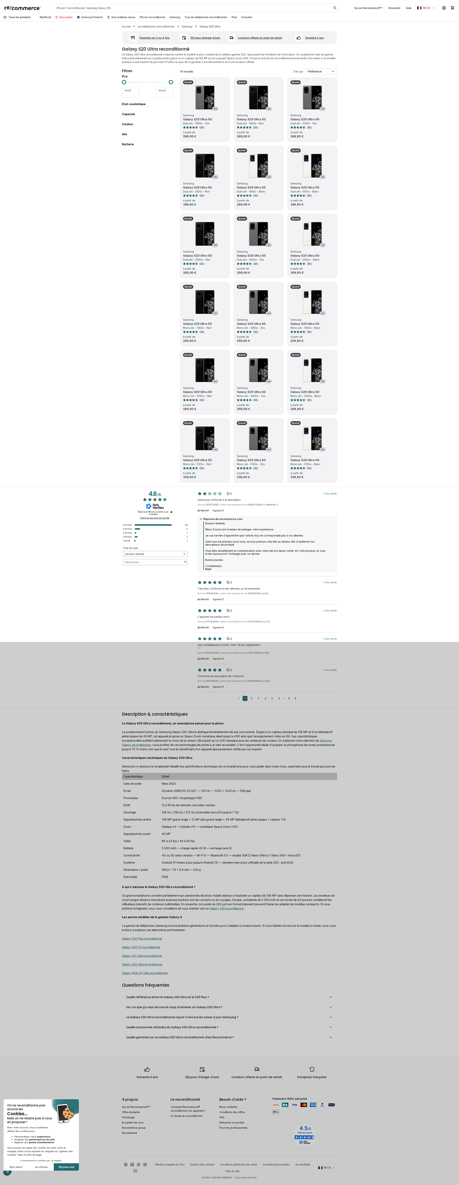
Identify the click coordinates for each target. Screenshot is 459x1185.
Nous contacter (228, 1106)
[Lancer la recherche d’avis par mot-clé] (185, 562)
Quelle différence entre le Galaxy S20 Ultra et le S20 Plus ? (167, 997)
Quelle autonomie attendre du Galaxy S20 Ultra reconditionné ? (172, 1027)
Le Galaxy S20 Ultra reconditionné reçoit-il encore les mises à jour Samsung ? (182, 1017)
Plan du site (233, 1171)
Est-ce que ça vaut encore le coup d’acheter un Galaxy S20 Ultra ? (174, 1007)
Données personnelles (276, 1164)
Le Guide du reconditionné (186, 1115)
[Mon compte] (444, 8)
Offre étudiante (131, 1112)
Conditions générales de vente (238, 1164)
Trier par (298, 71)
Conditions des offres (232, 1112)
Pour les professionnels (233, 1127)
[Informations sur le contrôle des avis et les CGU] (171, 512)
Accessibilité (302, 1164)
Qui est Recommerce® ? (136, 1106)
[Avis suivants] (296, 698)
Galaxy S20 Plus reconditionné (142, 938)
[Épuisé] (205, 97)
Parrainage (128, 1117)
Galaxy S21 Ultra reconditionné (142, 956)
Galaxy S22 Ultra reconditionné (142, 964)
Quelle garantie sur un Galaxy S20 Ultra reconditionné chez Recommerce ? (180, 1037)
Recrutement (129, 1132)
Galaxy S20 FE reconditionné (141, 947)
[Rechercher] (335, 7)
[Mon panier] (452, 8)
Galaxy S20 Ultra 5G (197, 119)
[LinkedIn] (132, 1164)
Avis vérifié (331, 493)
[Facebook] (126, 1164)
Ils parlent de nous (133, 1122)
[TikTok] (138, 1164)
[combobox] (191, 8)
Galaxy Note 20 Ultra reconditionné (145, 973)
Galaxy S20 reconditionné (226, 908)
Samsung (187, 26)
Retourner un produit (231, 1122)
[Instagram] (145, 1164)
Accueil (126, 26)
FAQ (221, 1117)
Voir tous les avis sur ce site (154, 518)
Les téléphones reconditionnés (156, 26)
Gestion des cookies (202, 1164)
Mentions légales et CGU (169, 1164)
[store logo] (22, 8)
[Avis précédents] (239, 698)
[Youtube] (135, 1170)
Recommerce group (134, 1127)
